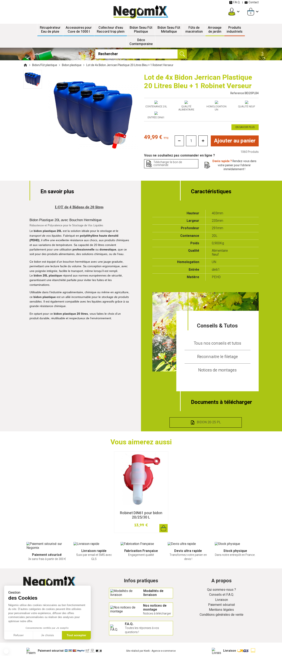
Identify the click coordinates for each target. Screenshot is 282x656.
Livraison (221, 600)
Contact (254, 2)
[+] (203, 141)
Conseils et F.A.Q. (221, 595)
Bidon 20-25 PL (209, 422)
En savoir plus (245, 127)
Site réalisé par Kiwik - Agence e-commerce (151, 651)
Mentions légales (221, 610)
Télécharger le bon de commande (167, 163)
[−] (179, 141)
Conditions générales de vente (221, 615)
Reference (244, 93)
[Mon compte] (232, 11)
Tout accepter (76, 635)
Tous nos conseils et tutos (217, 343)
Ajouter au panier (235, 141)
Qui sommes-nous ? (221, 590)
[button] (6, 651)
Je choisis (47, 635)
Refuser (18, 635)
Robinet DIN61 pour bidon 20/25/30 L (141, 515)
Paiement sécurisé (221, 605)
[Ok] (182, 54)
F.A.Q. (236, 2)
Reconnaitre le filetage (217, 357)
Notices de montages (217, 370)
